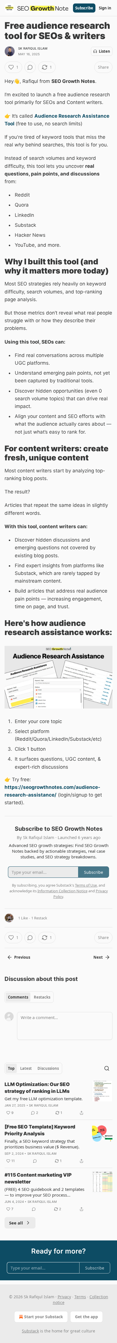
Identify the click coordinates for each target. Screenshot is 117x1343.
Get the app (86, 1316)
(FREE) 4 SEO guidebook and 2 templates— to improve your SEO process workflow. (44, 1192)
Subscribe (84, 8)
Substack (30, 1331)
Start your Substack (43, 1316)
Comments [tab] (18, 997)
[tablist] (29, 997)
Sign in (105, 8)
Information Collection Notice (62, 890)
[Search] (106, 1068)
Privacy (64, 1296)
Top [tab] (11, 1068)
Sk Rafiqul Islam (32, 48)
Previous (22, 957)
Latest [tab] (26, 1068)
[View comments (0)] (30, 67)
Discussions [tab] (48, 1068)
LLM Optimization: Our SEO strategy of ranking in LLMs (37, 1087)
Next (98, 957)
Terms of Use (86, 885)
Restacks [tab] (42, 997)
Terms (80, 1296)
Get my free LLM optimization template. (44, 1098)
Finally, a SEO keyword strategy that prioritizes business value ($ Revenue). (42, 1144)
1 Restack (39, 917)
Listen (104, 51)
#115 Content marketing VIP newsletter (38, 1178)
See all (16, 1223)
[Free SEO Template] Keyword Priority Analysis (40, 1130)
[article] (58, 1098)
